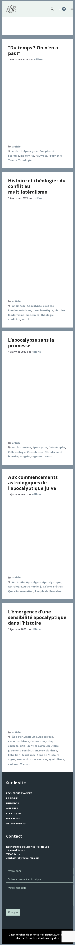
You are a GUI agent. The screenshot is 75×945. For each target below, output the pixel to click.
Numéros (12, 803)
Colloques (14, 813)
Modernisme (16, 315)
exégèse (48, 306)
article (16, 146)
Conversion (37, 741)
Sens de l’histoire (48, 755)
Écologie (13, 155)
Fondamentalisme (19, 310)
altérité (17, 151)
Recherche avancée (19, 793)
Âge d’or (17, 736)
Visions (24, 764)
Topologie (25, 160)
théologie (47, 315)
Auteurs (12, 808)
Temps (12, 160)
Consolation (35, 452)
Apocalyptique (51, 582)
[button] (52, 9)
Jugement (14, 750)
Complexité (47, 151)
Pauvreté (41, 155)
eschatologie (16, 746)
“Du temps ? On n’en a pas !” (33, 50)
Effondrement (53, 452)
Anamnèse (19, 306)
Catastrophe (57, 447)
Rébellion (14, 755)
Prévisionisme (48, 750)
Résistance (29, 755)
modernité (27, 155)
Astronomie (31, 586)
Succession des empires (32, 759)
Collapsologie (17, 452)
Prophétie (55, 155)
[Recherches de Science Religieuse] (11, 9)
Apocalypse (30, 151)
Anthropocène (21, 447)
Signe (11, 759)
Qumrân (13, 591)
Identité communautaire (43, 746)
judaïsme (46, 586)
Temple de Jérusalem (48, 591)
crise (49, 741)
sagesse (36, 456)
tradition (14, 319)
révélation (26, 591)
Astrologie (15, 586)
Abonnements (16, 823)
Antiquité (18, 582)
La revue (12, 798)
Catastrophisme (18, 741)
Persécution (30, 750)
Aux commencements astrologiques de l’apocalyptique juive (33, 482)
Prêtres (58, 586)
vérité (25, 319)
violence (13, 764)
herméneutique (43, 310)
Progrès (25, 456)
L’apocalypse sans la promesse (31, 343)
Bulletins (13, 818)
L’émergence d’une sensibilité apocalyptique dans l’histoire (37, 617)
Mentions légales (48, 938)
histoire (59, 310)
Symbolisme (56, 759)
